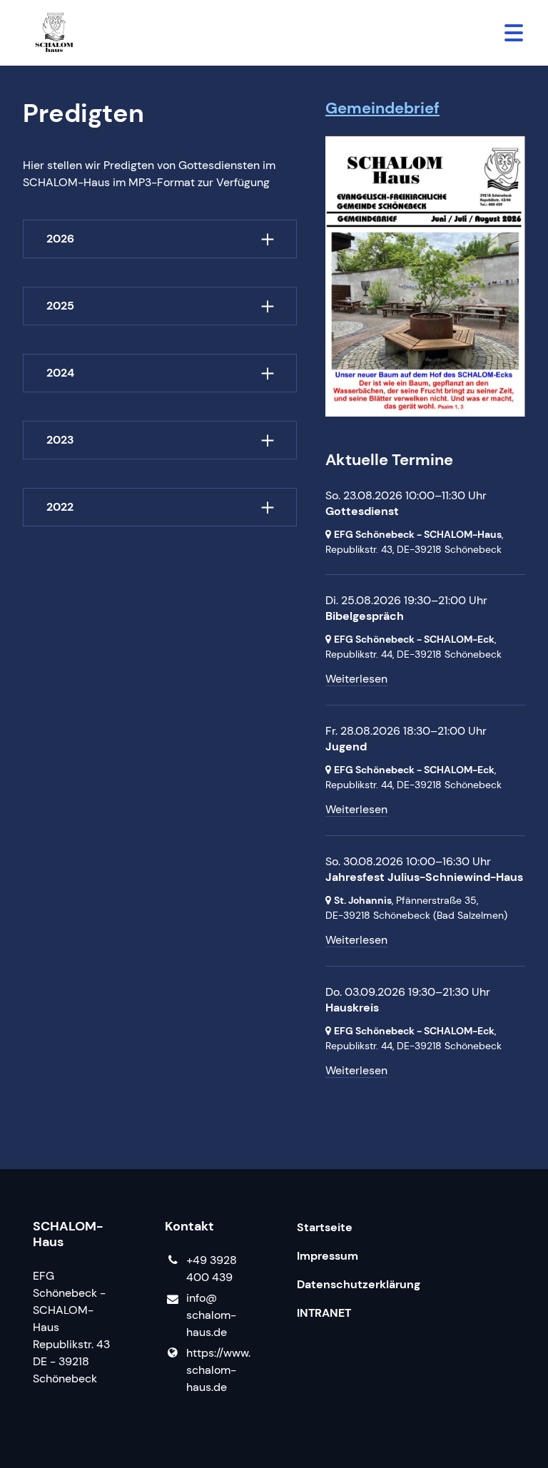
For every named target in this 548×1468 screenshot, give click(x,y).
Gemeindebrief (382, 108)
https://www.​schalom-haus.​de (218, 1370)
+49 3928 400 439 (211, 1269)
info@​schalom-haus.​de (211, 1315)
